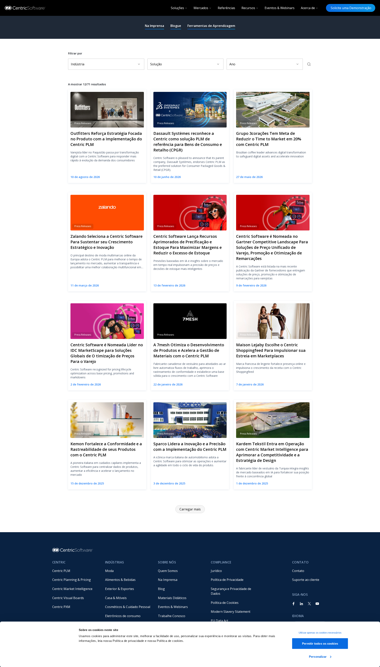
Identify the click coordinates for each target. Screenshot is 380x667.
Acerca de (308, 8)
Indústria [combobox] (77, 64)
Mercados (201, 8)
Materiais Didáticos (172, 598)
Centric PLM (61, 571)
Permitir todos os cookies (320, 643)
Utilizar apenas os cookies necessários (320, 632)
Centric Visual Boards (68, 598)
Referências (226, 8)
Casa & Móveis (116, 598)
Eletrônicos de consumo (123, 616)
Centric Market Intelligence (72, 589)
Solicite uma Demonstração (350, 8)
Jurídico (216, 571)
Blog (161, 589)
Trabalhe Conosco (171, 616)
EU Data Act (219, 620)
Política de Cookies (224, 602)
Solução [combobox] (156, 64)
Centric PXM (61, 607)
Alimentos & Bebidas (120, 580)
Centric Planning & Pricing (71, 580)
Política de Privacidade (227, 580)
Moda (109, 571)
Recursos (248, 8)
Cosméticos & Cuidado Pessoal (127, 607)
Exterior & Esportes (119, 589)
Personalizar (318, 656)
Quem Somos (168, 571)
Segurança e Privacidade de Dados (231, 591)
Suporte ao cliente (305, 580)
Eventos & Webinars (279, 8)
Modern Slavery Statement (230, 611)
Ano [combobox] (232, 64)
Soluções (177, 8)
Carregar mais (190, 509)
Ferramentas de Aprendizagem (211, 26)
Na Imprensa (154, 26)
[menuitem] (75, 570)
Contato (298, 571)
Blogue (175, 26)
